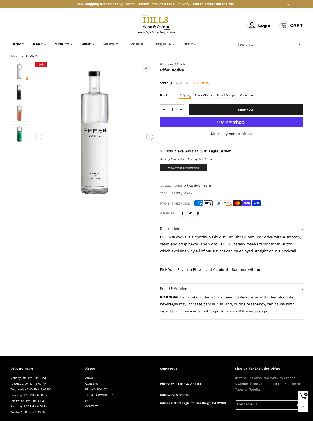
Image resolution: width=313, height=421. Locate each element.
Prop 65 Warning (173, 289)
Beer (188, 44)
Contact (91, 406)
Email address (247, 404)
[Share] (182, 213)
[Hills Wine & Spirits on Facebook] (161, 415)
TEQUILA (163, 44)
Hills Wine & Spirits (173, 64)
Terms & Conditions (100, 395)
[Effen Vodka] (94, 137)
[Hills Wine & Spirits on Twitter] (168, 415)
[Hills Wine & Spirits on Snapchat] (188, 415)
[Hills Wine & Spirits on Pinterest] (175, 415)
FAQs (88, 400)
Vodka (206, 185)
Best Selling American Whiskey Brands (265, 378)
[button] (38, 137)
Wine (86, 44)
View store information (183, 168)
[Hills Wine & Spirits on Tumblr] (181, 415)
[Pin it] (198, 213)
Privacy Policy (96, 389)
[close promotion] (288, 4)
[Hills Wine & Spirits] (156, 24)
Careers (91, 383)
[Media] (146, 68)
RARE (38, 44)
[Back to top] (303, 407)
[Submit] (298, 44)
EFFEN (176, 193)
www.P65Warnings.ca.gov (248, 311)
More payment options (231, 133)
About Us (92, 378)
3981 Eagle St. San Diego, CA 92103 (200, 403)
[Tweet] (190, 213)
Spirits (62, 44)
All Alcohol (192, 185)
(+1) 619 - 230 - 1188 (186, 383)
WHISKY (110, 44)
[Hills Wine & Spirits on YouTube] (195, 415)
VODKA (136, 44)
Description (169, 229)
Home (18, 44)
